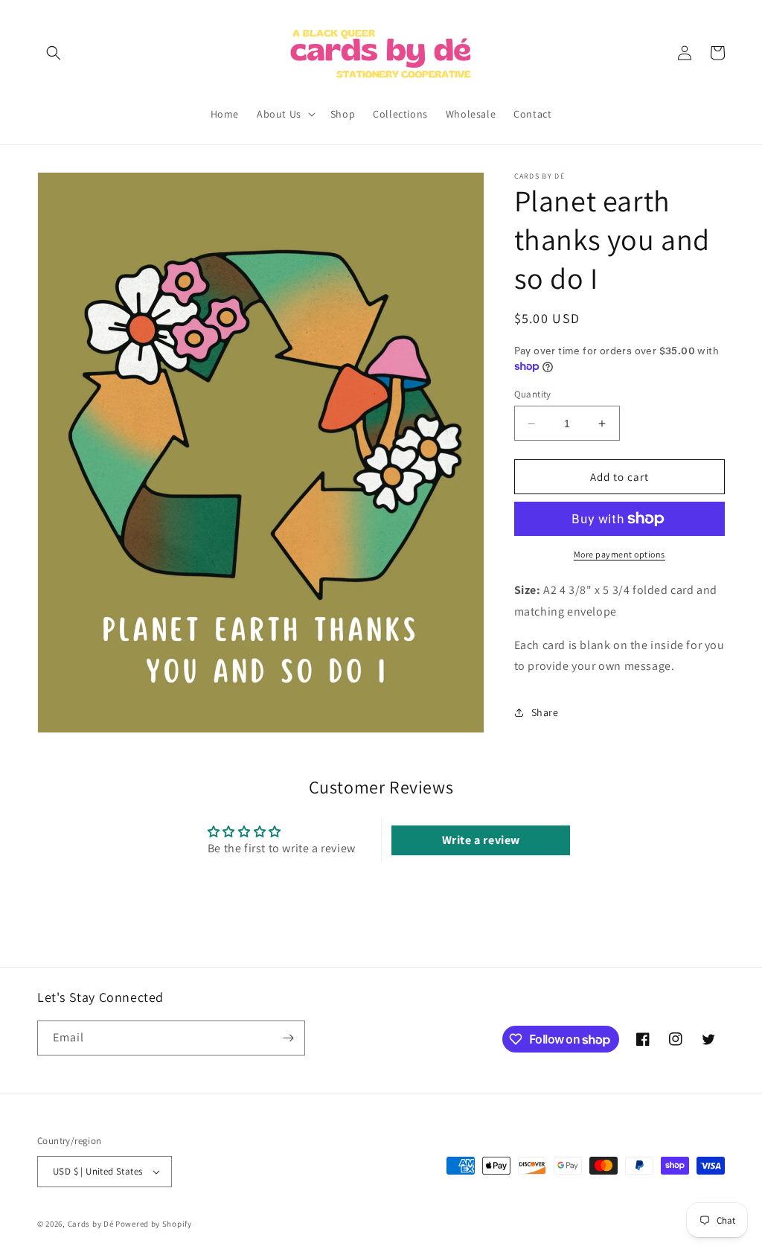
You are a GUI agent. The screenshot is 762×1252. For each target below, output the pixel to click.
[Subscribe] (288, 1038)
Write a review (481, 840)
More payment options (619, 554)
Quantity (532, 394)
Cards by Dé (91, 1224)
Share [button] (545, 712)
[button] (53, 52)
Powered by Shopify (153, 1224)
